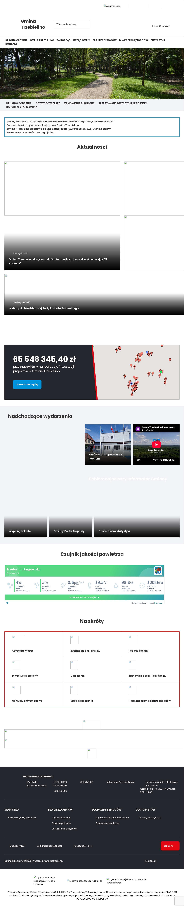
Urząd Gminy (81, 40)
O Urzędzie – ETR (83, 845)
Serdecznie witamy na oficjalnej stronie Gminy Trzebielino (43, 125)
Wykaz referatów (61, 817)
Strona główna (16, 40)
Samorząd (64, 40)
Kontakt (11, 43)
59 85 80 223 (60, 782)
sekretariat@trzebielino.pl (120, 782)
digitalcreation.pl (169, 861)
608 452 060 (60, 791)
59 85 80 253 (60, 785)
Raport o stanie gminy (21, 106)
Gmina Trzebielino (42, 40)
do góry (168, 845)
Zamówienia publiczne (79, 103)
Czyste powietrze (48, 103)
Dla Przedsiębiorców (133, 40)
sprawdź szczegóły (27, 384)
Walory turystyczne (150, 817)
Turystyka (157, 40)
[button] (116, 350)
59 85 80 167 (86, 782)
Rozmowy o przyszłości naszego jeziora (31, 132)
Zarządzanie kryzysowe (64, 828)
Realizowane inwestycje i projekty (123, 103)
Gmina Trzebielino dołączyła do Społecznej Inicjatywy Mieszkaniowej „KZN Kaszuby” (59, 129)
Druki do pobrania (18, 103)
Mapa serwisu (17, 845)
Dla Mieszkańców (105, 40)
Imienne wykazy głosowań (22, 817)
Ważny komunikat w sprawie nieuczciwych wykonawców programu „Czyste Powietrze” (60, 121)
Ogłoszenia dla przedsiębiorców (112, 817)
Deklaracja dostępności (49, 845)
